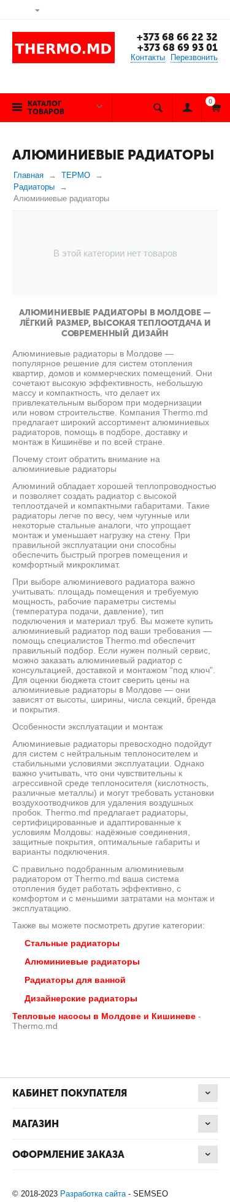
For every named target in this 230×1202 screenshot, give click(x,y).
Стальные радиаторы (72, 943)
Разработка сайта (93, 1193)
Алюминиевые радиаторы (82, 961)
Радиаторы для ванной (75, 980)
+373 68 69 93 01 (177, 47)
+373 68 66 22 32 (177, 37)
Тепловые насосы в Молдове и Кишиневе (104, 1016)
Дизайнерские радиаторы (81, 998)
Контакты (148, 57)
